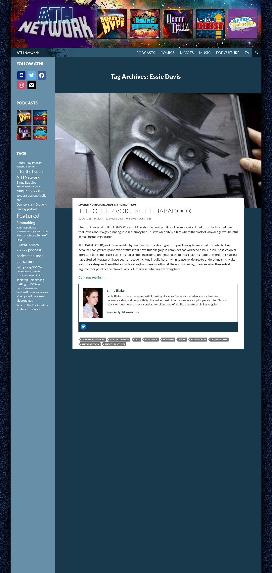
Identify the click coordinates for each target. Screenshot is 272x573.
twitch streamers (27, 288)
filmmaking (26, 222)
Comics (167, 52)
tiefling (21, 284)
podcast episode (30, 255)
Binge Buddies (26, 182)
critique (22, 191)
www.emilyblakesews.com (123, 312)
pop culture (25, 261)
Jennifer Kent (219, 339)
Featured (168, 339)
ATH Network (28, 52)
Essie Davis (151, 339)
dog (137, 339)
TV (247, 52)
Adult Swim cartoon (26, 166)
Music (205, 52)
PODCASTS (145, 52)
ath (42, 171)
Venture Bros (24, 292)
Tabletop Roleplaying (30, 280)
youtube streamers (28, 309)
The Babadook (90, 344)
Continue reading (92, 277)
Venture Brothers (40, 292)
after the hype (28, 171)
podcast (34, 250)
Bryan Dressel (24, 186)
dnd (19, 200)
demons (33, 195)
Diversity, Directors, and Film (98, 204)
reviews (36, 271)
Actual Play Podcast (30, 162)
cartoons (36, 186)
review (37, 267)
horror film (198, 339)
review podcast (24, 271)
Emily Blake (116, 218)
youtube (43, 305)
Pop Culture (227, 52)
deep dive (22, 195)
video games (25, 300)
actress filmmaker (93, 339)
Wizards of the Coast (27, 305)
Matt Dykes (42, 231)
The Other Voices (115, 344)
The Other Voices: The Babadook (135, 211)
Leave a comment (140, 218)
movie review (28, 244)
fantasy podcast (27, 209)
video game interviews (30, 296)
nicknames (22, 250)
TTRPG (31, 284)
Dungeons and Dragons (32, 204)
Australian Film (119, 339)
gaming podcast (26, 227)
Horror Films (128, 204)
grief (182, 339)
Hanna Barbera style (26, 231)
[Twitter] (83, 327)
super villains (35, 275)
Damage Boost (36, 191)
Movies (187, 52)
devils (42, 195)
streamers (23, 275)
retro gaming (24, 267)
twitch (39, 284)
